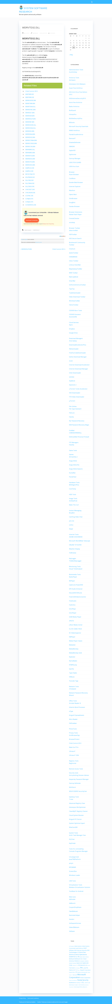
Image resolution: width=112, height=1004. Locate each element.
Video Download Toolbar (77, 297)
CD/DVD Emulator (75, 314)
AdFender (72, 899)
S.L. (83, 982)
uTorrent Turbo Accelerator (78, 389)
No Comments (52, 33)
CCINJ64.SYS (29, 199)
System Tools (73, 833)
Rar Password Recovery (76, 421)
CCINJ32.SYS (29, 202)
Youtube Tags (73, 681)
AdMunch (72, 903)
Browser (72, 172)
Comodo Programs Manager (78, 851)
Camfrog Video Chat (75, 517)
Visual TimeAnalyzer (75, 569)
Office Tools (73, 701)
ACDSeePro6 (73, 501)
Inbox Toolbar (73, 261)
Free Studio (72, 968)
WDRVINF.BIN (29, 122)
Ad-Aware (72, 80)
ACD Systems (71, 946)
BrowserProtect (74, 739)
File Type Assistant (75, 409)
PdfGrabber (73, 723)
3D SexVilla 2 (73, 457)
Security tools (73, 773)
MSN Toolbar (73, 273)
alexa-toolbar (73, 230)
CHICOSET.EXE (30, 189)
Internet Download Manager (78, 369)
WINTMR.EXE (29, 94)
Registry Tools (73, 761)
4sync (71, 325)
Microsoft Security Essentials (78, 126)
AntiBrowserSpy (74, 735)
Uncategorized (74, 857)
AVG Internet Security (80, 950)
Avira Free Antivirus (75, 102)
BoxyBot (72, 513)
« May (71, 55)
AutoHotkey (73, 72)
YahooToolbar (73, 305)
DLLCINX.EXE (29, 180)
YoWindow (72, 553)
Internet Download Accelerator (79, 365)
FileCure (71, 413)
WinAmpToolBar (74, 301)
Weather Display (74, 549)
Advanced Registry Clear (77, 803)
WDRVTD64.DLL (30, 106)
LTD (76, 972)
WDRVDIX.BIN (29, 131)
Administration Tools (76, 70)
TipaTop (71, 289)
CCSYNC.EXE (29, 196)
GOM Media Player (75, 617)
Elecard (88, 965)
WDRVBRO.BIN (30, 153)
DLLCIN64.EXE (29, 183)
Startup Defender (75, 783)
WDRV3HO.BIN (30, 165)
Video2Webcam (74, 927)
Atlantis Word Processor (77, 707)
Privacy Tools (73, 733)
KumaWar (72, 473)
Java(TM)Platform (75, 859)
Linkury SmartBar (75, 265)
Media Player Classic (75, 641)
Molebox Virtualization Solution (79, 887)
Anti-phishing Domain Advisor (79, 775)
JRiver (79, 970)
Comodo (82, 961)
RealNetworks (72, 982)
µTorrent (72, 401)
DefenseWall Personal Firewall (79, 437)
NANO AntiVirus (74, 130)
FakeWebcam (73, 911)
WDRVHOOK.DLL (30, 125)
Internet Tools (74, 534)
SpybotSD (72, 150)
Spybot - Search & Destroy (80, 984)
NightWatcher (35, 33)
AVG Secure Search (75, 238)
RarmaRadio (73, 661)
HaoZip (71, 417)
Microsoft (75, 974)
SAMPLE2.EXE (29, 168)
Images (66, 1002)
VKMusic (72, 677)
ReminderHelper (74, 915)
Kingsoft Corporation (85, 970)
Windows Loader (74, 875)
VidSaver (72, 931)
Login (22, 239)
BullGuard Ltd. (79, 959)
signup (26, 239)
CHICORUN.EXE (30, 193)
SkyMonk (72, 381)
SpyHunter (72, 154)
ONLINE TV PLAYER (75, 545)
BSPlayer (72, 581)
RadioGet (72, 657)
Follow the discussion (64, 236)
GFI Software (77, 967)
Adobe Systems (78, 946)
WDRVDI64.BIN (30, 134)
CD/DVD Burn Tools (75, 310)
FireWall (71, 430)
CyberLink (79, 963)
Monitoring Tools (75, 566)
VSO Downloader (74, 393)
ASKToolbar (73, 234)
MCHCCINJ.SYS (30, 174)
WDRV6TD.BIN (30, 156)
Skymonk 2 (72, 385)
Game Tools (73, 450)
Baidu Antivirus (74, 106)
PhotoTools (73, 729)
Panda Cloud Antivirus (73, 980)
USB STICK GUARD (75, 162)
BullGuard (72, 110)
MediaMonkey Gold (75, 653)
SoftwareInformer (75, 923)
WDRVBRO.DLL (30, 149)
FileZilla (71, 445)
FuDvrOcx (72, 605)
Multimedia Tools (75, 574)
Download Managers (76, 338)
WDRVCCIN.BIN (30, 146)
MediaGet (72, 645)
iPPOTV (71, 621)
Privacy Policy (51, 223)
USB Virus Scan (74, 166)
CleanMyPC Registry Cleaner (78, 811)
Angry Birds (73, 461)
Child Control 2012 (43, 33)
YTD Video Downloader (76, 397)
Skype (71, 529)
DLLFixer (72, 839)
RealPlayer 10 (79, 982)
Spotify (71, 669)
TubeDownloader (74, 293)
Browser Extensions (75, 212)
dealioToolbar (73, 253)
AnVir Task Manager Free (77, 835)
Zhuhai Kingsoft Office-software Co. (80, 987)
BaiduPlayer (73, 577)
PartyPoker (72, 477)
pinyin (71, 863)
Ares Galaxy (73, 341)
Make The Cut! (74, 505)
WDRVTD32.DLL (36, 230)
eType (71, 711)
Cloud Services (74, 322)
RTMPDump (73, 665)
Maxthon (72, 190)
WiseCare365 (73, 827)
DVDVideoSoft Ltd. (82, 965)
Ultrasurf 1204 (74, 755)
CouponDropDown (75, 907)
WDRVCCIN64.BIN (31, 140)
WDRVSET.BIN (29, 113)
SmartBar (72, 281)
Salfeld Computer (28, 230)
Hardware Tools (74, 482)
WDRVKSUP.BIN (30, 119)
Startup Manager (74, 158)
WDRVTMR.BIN (30, 103)
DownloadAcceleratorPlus (77, 345)
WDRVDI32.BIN (30, 137)
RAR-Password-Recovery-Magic (79, 425)
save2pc (71, 377)
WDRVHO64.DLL (30, 128)
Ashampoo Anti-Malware (77, 84)
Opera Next (73, 194)
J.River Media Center (75, 625)
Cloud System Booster (76, 815)
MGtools (72, 122)
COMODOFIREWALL (75, 433)
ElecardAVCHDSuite (75, 593)
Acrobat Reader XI (75, 703)
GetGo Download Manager (78, 357)
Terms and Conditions (33, 998)
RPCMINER (72, 867)
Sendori (71, 919)
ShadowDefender (75, 142)
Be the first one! (38, 242)
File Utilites (73, 406)
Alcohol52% (73, 317)
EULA (47, 223)
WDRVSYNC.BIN (30, 110)
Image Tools (73, 498)
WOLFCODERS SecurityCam (78, 791)
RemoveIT (72, 138)
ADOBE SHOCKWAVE (75, 537)
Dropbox (72, 329)
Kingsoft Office (72, 972)
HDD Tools (72, 494)
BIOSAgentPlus (74, 485)
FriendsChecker (74, 218)
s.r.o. (86, 982)
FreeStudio (72, 601)
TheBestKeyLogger (75, 561)
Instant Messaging (75, 510)
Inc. (81, 967)
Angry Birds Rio (74, 465)
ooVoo (71, 525)
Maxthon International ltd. (83, 972)
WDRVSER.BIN (29, 116)
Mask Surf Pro (73, 747)
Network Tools (74, 686)
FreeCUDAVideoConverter (77, 597)
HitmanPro (72, 114)
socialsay (72, 222)
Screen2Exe (73, 871)
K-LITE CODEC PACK (75, 629)
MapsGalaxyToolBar (75, 269)
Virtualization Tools (75, 885)
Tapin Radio (73, 673)
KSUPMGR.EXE (30, 177)
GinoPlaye (72, 609)
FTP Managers (73, 442)
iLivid (71, 361)
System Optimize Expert (77, 823)
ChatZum (72, 249)
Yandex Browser (74, 206)
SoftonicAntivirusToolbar (77, 285)
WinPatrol (72, 787)
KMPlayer (72, 637)
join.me (71, 521)
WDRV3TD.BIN (30, 162)
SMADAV (72, 146)
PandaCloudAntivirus (76, 134)
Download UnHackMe (32, 220)
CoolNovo (72, 178)
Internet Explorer (74, 186)
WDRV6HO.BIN (30, 159)
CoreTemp (72, 489)
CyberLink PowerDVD (76, 585)
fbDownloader (74, 349)
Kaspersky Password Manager (79, 779)
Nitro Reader (73, 719)
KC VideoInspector (75, 633)
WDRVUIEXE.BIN (30, 100)
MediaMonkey (73, 649)
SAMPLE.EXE (29, 171)
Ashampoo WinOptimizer (77, 807)
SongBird (72, 202)
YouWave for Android (76, 891)
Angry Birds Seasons (76, 469)
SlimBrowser (73, 198)
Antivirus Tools (74, 78)
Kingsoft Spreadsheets (76, 715)
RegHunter (72, 763)
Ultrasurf (72, 751)
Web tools (72, 897)
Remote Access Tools (76, 769)
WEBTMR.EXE (29, 97)
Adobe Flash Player (75, 214)
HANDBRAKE (73, 257)
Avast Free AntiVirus (76, 88)
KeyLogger (72, 558)
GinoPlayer (72, 613)
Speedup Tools (74, 797)
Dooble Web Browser (76, 182)
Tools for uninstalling (76, 849)
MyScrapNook (73, 277)
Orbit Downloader (75, 373)
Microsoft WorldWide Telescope (79, 541)
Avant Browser (74, 174)
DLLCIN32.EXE (29, 186)
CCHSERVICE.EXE (30, 205)
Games (71, 454)
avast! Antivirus (79, 948)
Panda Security (82, 980)
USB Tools (72, 881)
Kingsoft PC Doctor (75, 819)
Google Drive (73, 333)
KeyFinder (72, 843)
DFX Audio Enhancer (76, 589)
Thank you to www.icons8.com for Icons (51, 1002)
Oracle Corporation (85, 977)
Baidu (81, 956)
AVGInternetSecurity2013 (77, 98)
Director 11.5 (75, 965)
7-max (71, 799)
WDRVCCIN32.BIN (31, 143)
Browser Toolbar (74, 228)
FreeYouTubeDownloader (77, 353)
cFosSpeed (72, 689)
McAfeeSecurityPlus (75, 118)
